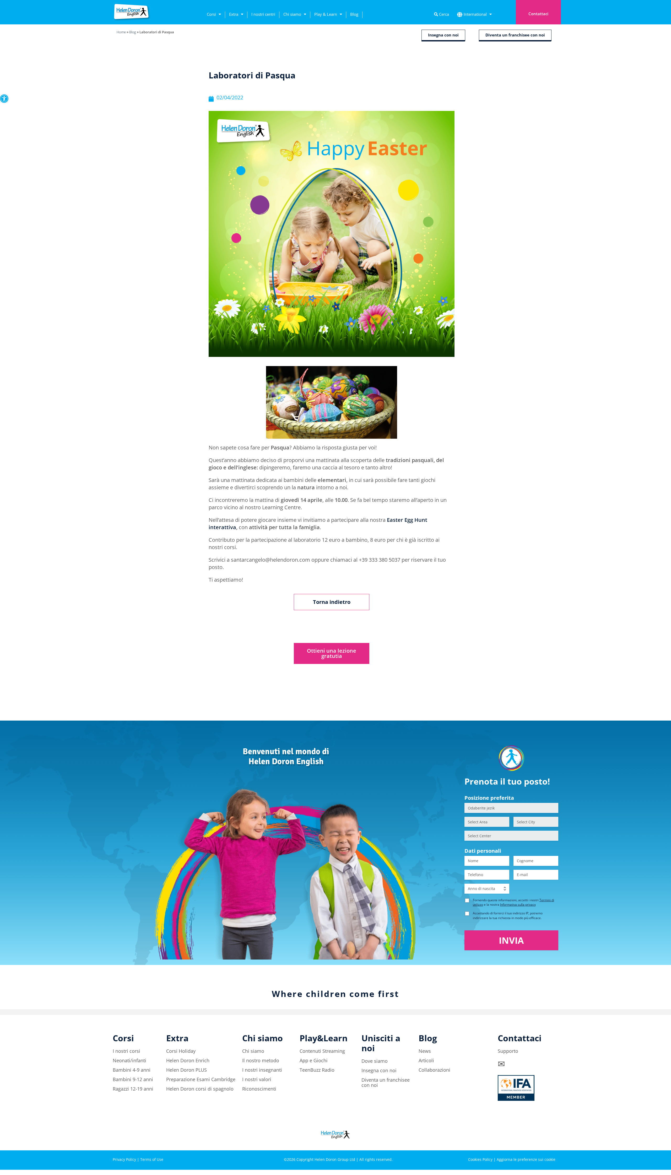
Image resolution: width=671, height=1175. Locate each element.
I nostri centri (263, 14)
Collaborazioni (434, 1069)
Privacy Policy (124, 1159)
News (425, 1051)
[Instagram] (522, 1141)
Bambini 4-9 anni (131, 1069)
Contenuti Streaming (322, 1051)
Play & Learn (325, 14)
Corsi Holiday (181, 1051)
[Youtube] (551, 1141)
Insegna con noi (379, 1070)
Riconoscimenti (259, 1088)
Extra (233, 14)
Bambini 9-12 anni (133, 1079)
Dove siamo (374, 1061)
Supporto (508, 1051)
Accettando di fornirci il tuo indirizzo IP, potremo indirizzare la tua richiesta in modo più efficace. (508, 915)
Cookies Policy (480, 1159)
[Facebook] (508, 1141)
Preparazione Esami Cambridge (200, 1079)
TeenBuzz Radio (317, 1069)
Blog (354, 14)
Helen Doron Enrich (187, 1060)
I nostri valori (256, 1079)
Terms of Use (151, 1159)
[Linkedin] (537, 1141)
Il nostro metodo (260, 1060)
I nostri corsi (126, 1051)
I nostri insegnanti (262, 1069)
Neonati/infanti (129, 1060)
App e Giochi (314, 1060)
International (475, 14)
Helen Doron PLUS (186, 1069)
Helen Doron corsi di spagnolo (200, 1088)
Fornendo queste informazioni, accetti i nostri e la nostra (513, 902)
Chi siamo (292, 14)
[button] (4, 98)
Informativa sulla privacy (518, 904)
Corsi (211, 14)
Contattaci (538, 13)
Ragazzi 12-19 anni (133, 1088)
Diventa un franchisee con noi (385, 1082)
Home (121, 32)
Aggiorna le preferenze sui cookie (526, 1159)
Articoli (426, 1060)
